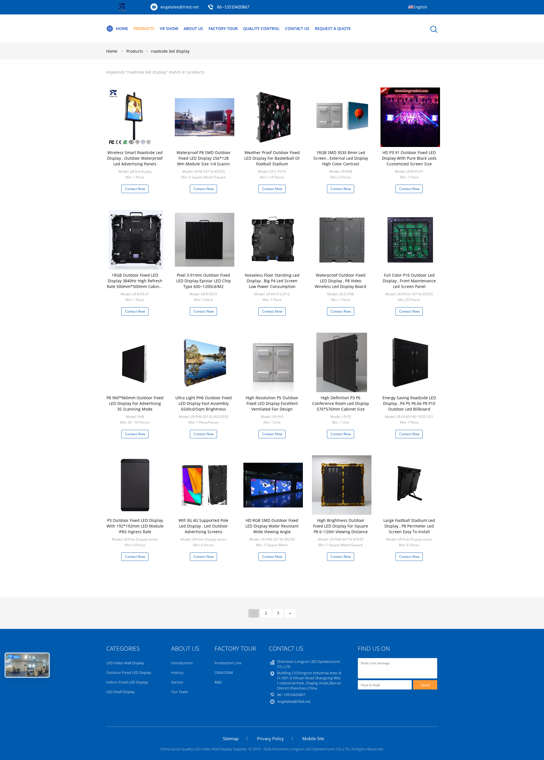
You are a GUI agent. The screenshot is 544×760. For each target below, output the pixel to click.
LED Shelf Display (120, 691)
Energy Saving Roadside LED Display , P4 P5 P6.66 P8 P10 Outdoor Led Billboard (409, 403)
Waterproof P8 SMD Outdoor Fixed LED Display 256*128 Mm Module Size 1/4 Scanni (204, 158)
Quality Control (261, 28)
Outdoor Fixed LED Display (128, 672)
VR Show (169, 28)
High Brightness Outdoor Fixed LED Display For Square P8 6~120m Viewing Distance (340, 526)
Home (122, 28)
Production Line (227, 662)
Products (143, 28)
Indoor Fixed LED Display (127, 682)
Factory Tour (223, 28)
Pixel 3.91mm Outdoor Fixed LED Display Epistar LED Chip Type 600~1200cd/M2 (203, 280)
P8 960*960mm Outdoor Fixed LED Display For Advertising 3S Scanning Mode (135, 403)
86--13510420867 (233, 7)
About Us (193, 28)
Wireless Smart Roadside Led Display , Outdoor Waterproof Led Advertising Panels (135, 158)
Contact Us (297, 28)
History (177, 672)
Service (177, 682)
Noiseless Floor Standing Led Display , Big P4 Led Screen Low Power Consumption (272, 280)
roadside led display (170, 51)
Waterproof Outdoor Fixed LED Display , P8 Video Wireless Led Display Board (340, 280)
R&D (218, 682)
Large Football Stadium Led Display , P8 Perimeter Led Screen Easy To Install (409, 526)
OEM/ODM (223, 672)
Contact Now (135, 188)
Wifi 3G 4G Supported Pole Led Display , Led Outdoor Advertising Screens (203, 526)
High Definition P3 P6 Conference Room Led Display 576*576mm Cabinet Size (340, 403)
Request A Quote (333, 28)
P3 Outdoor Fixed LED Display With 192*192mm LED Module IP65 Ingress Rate (135, 526)
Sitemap (231, 738)
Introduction (182, 662)
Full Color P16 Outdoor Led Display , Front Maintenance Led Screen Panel (409, 280)
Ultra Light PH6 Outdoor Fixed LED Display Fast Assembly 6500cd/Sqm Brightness (203, 403)
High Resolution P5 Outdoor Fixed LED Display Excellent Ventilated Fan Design (272, 403)
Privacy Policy (270, 738)
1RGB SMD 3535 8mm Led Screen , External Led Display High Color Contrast (340, 158)
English (420, 7)
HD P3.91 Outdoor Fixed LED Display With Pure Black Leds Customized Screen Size (409, 158)
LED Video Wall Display (125, 662)
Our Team (179, 691)
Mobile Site (313, 738)
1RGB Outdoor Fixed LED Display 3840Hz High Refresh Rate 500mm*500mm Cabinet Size (135, 283)
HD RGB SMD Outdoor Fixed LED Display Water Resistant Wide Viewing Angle (272, 526)
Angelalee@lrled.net (179, 7)
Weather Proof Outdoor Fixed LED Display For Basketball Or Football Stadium (272, 158)
